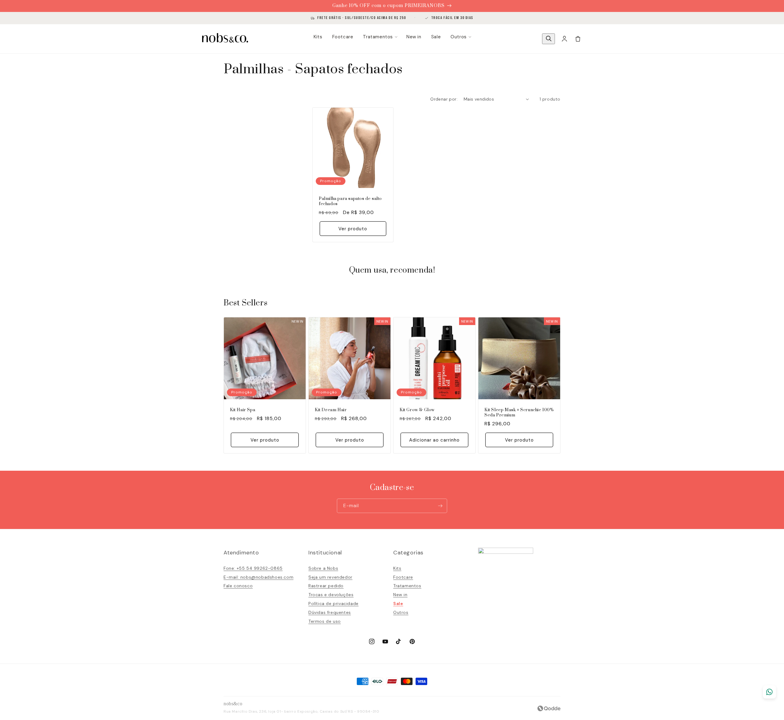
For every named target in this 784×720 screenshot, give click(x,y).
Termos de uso (324, 621)
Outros (458, 37)
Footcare (342, 37)
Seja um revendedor (330, 577)
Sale (436, 37)
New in (413, 37)
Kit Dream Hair (331, 410)
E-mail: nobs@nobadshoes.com (258, 577)
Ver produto (352, 229)
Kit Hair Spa (242, 410)
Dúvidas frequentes (329, 612)
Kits (318, 37)
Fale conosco (238, 585)
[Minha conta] (564, 39)
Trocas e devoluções (330, 594)
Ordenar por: (444, 99)
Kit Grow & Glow (417, 410)
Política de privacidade (333, 603)
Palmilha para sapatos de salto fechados (350, 201)
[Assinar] (440, 506)
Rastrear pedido (326, 585)
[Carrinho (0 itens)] (578, 39)
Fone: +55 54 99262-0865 (253, 568)
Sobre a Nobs (323, 568)
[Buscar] (548, 38)
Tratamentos (378, 37)
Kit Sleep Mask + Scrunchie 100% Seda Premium (519, 413)
